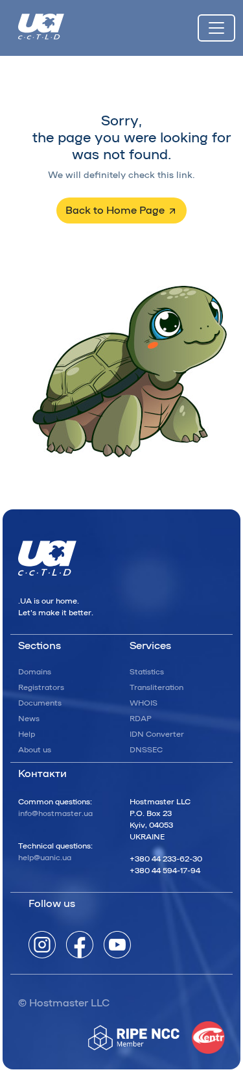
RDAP (141, 718)
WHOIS (143, 703)
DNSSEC (146, 750)
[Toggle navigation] (216, 28)
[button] (121, 210)
